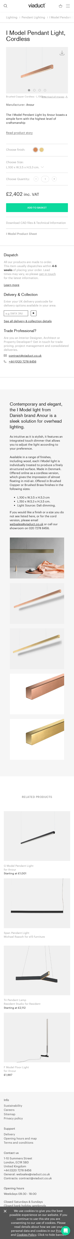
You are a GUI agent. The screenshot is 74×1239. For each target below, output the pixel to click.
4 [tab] (45, 90)
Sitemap (9, 1114)
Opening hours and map (20, 1138)
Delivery (9, 1134)
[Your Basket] (61, 6)
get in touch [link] (47, 274)
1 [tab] (29, 90)
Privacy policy (13, 1118)
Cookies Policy (26, 1234)
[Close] (5, 1211)
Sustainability (13, 1105)
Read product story (19, 132)
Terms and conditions (18, 1142)
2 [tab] (34, 90)
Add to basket (37, 207)
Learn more (11, 285)
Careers (9, 1109)
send (33, 313)
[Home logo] (37, 5)
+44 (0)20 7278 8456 (22, 361)
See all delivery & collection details (28, 321)
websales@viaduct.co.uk (26, 524)
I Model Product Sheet (21, 233)
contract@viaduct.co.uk (25, 355)
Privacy (61, 1230)
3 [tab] (40, 90)
